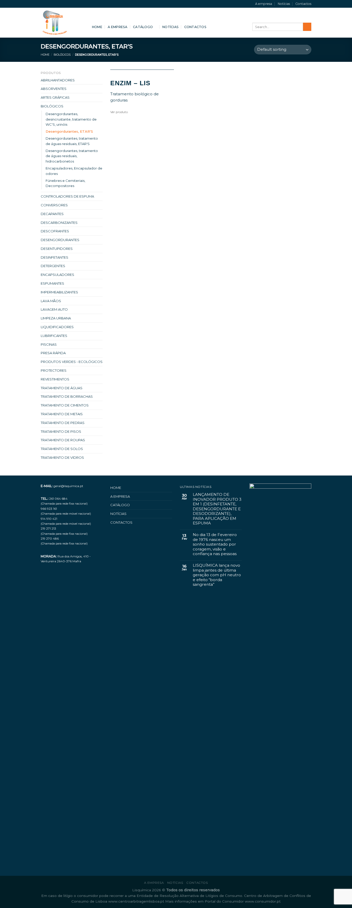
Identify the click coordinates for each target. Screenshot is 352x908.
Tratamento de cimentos (65, 405)
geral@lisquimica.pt (68, 486)
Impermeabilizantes (59, 292)
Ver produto (119, 112)
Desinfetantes (54, 257)
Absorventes (53, 89)
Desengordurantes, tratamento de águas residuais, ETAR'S (72, 141)
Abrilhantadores (58, 80)
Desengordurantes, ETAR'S (69, 131)
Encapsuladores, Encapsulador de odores (74, 171)
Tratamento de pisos (61, 431)
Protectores (53, 370)
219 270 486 (50, 538)
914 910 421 (49, 519)
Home (97, 27)
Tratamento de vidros (62, 457)
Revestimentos (55, 379)
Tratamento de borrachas (67, 396)
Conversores (54, 205)
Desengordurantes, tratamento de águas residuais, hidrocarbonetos (72, 156)
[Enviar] (307, 27)
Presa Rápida (53, 353)
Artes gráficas (55, 97)
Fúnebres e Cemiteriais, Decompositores (65, 183)
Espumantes (52, 283)
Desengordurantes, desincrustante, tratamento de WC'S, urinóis (71, 119)
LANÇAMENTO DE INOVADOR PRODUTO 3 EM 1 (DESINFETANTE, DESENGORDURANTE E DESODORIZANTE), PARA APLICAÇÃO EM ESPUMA (217, 508)
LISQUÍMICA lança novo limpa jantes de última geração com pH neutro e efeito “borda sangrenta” (217, 575)
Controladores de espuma (67, 196)
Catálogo (143, 27)
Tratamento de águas (61, 388)
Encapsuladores (57, 275)
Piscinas (49, 344)
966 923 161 (49, 509)
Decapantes (52, 214)
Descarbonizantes (59, 222)
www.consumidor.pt (263, 901)
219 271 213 (48, 528)
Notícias (284, 4)
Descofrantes (55, 231)
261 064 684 (58, 498)
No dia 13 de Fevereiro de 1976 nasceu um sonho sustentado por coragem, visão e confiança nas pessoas (215, 544)
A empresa (263, 4)
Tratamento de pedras (63, 423)
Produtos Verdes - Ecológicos (72, 362)
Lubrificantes (54, 336)
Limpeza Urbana (56, 318)
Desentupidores (57, 249)
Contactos (303, 4)
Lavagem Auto (54, 309)
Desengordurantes (60, 240)
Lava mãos (51, 301)
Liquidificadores (57, 327)
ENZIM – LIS (130, 83)
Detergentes (53, 266)
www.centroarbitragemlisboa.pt (136, 901)
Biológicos (62, 54)
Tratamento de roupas (63, 440)
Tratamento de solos (62, 449)
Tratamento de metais (62, 414)
